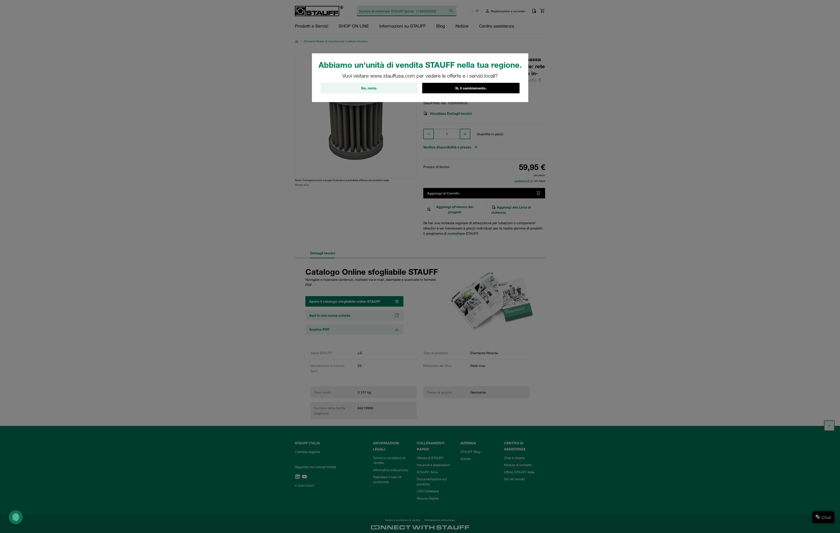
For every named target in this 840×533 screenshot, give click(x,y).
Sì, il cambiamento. (470, 88)
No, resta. (369, 88)
